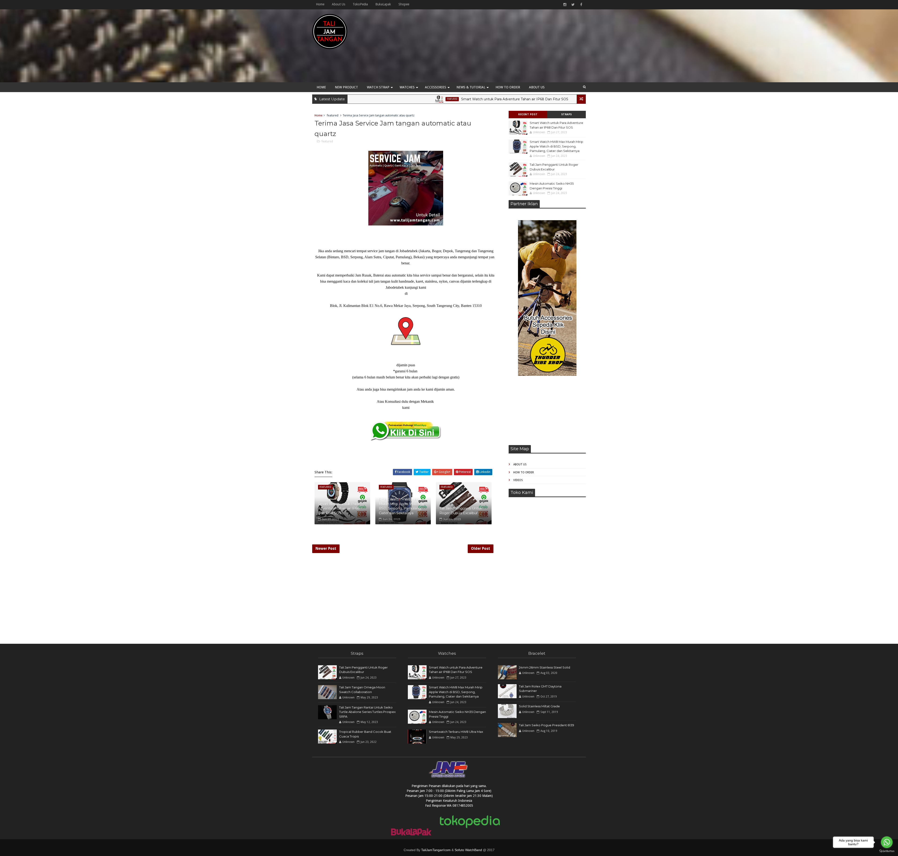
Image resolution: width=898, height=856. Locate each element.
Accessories (435, 87)
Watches (407, 87)
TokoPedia (360, 4)
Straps (566, 114)
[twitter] (572, 4)
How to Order (508, 87)
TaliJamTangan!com (436, 850)
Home (320, 4)
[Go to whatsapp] (887, 842)
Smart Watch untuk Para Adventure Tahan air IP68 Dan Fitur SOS (460, 99)
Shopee (403, 4)
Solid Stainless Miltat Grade (539, 706)
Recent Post (528, 114)
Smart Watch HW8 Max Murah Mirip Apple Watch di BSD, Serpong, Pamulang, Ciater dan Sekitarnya (556, 146)
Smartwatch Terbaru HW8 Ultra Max (456, 732)
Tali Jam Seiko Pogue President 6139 (546, 725)
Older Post (480, 548)
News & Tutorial (470, 87)
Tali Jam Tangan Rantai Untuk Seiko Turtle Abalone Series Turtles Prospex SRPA (367, 711)
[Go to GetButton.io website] (886, 851)
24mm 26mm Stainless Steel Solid (544, 667)
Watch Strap (378, 87)
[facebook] (581, 4)
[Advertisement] (500, 47)
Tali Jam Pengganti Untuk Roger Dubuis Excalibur (460, 510)
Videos (518, 480)
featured (398, 99)
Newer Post (325, 548)
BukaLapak (383, 4)
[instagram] (564, 4)
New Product (346, 87)
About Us (338, 4)
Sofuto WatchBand (468, 850)
